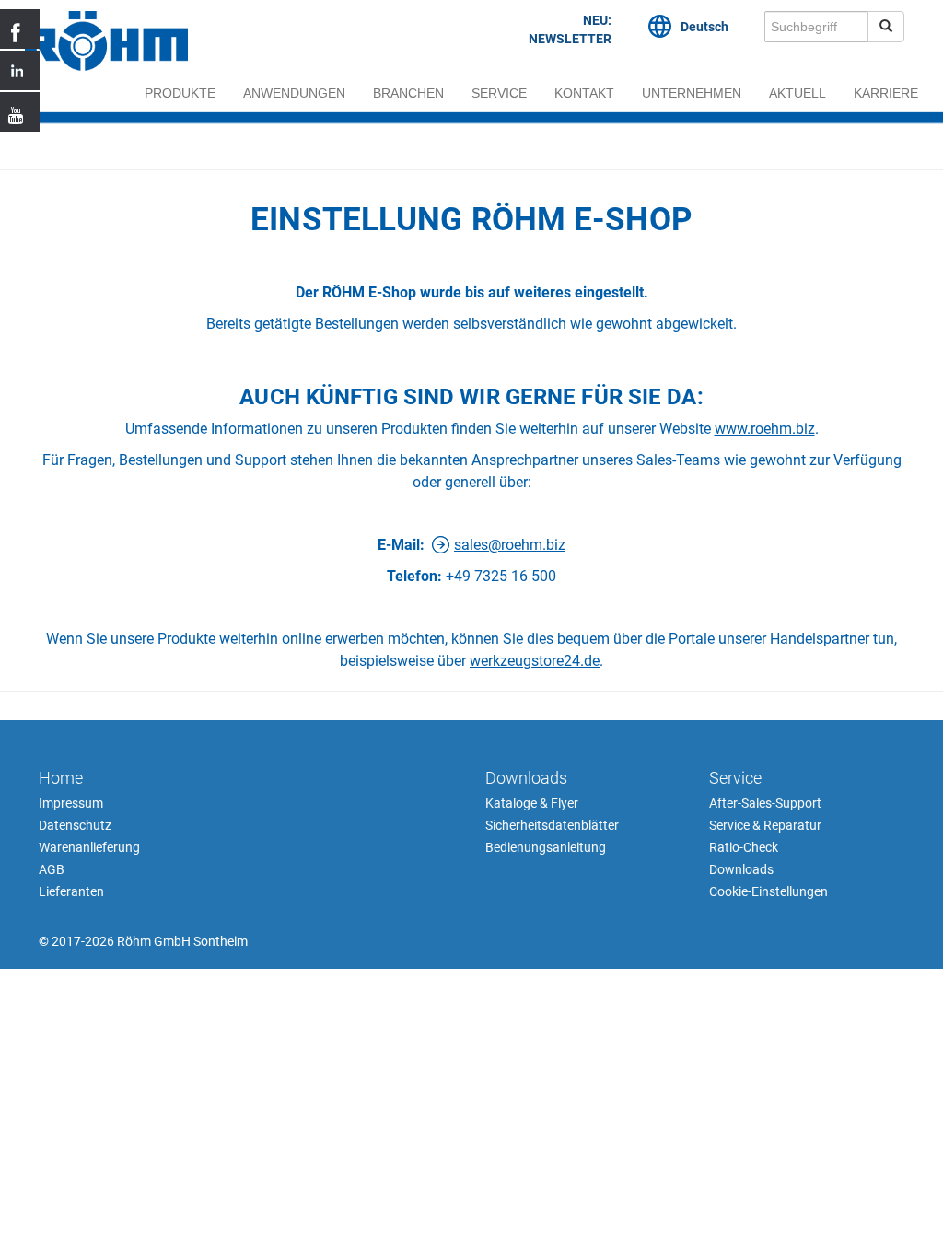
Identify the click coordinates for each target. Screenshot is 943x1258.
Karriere (886, 93)
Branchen (408, 93)
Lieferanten (71, 891)
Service (499, 93)
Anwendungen (294, 93)
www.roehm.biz (765, 428)
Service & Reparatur (765, 825)
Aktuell (797, 93)
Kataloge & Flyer (531, 803)
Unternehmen (691, 93)
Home (61, 777)
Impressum (71, 803)
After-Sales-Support (765, 803)
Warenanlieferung (89, 847)
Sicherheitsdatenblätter (552, 825)
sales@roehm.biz (509, 544)
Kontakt (584, 93)
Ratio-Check (743, 847)
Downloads (526, 777)
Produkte (180, 93)
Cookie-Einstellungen (768, 891)
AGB (51, 869)
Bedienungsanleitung (545, 847)
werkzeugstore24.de (535, 661)
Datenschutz (75, 825)
